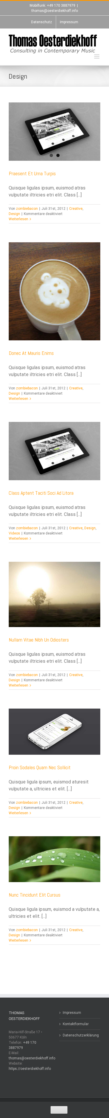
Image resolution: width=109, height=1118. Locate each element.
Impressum (72, 1013)
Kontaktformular (76, 1024)
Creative (76, 209)
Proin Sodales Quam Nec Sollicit (40, 767)
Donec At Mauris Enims (31, 353)
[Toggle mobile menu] (97, 56)
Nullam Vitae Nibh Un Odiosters (39, 639)
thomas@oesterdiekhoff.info (54, 11)
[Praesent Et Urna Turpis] (54, 131)
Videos (14, 533)
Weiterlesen (18, 219)
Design (14, 214)
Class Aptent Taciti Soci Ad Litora (41, 493)
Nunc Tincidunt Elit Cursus (34, 894)
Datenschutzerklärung (80, 1035)
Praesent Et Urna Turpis (32, 173)
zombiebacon (27, 209)
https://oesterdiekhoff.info (30, 1069)
